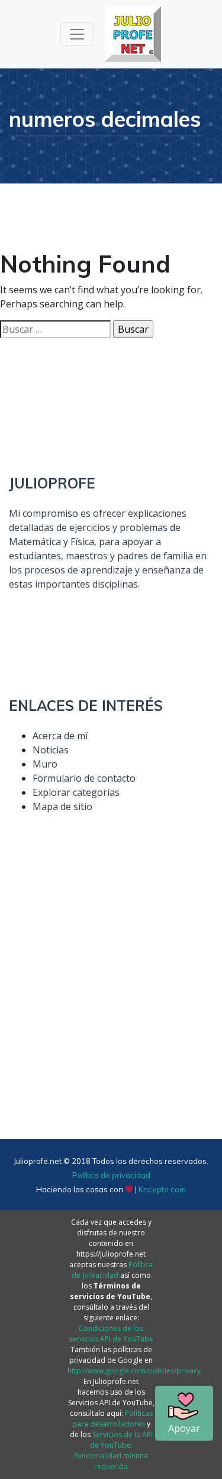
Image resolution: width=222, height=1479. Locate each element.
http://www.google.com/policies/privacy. (134, 1371)
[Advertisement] (111, 1001)
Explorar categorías (76, 792)
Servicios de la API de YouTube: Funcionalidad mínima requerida (113, 1450)
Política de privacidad (111, 1175)
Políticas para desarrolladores (112, 1418)
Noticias (51, 749)
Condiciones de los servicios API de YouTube (111, 1333)
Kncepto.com (162, 1189)
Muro (45, 763)
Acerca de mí (60, 735)
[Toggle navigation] (77, 34)
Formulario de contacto (84, 778)
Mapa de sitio (62, 806)
